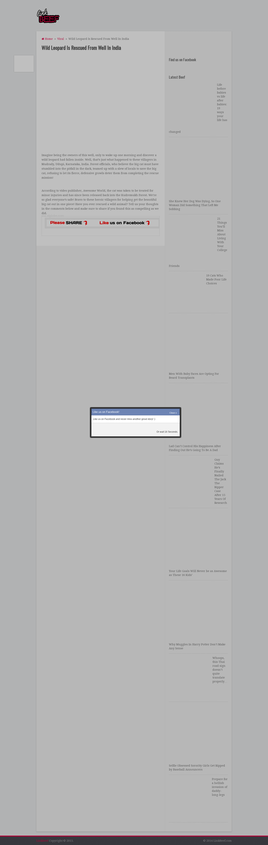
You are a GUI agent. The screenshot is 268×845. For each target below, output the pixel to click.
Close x (173, 413)
